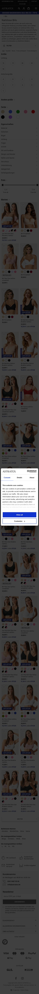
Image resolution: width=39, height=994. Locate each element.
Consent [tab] (7, 477)
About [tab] (32, 477)
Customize (18, 521)
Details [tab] (19, 477)
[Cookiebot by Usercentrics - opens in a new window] (28, 471)
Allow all (19, 515)
